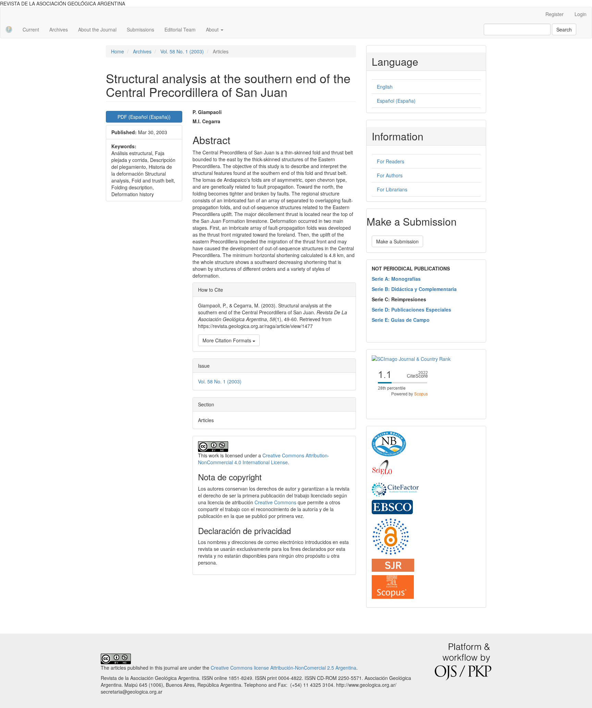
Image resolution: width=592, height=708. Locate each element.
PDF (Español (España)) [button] (144, 116)
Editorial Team (180, 29)
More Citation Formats (227, 340)
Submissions (140, 29)
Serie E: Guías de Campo (401, 319)
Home (117, 51)
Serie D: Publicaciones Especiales (411, 309)
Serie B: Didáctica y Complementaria (414, 289)
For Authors (390, 175)
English (385, 86)
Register (554, 14)
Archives (58, 29)
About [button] (213, 29)
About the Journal (97, 29)
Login (581, 14)
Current (31, 29)
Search (564, 29)
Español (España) (396, 100)
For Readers (390, 161)
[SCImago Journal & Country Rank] (411, 358)
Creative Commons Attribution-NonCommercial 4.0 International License (263, 459)
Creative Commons (275, 502)
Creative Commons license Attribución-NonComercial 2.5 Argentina (283, 667)
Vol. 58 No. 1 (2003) (182, 51)
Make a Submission (397, 241)
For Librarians (392, 189)
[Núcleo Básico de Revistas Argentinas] (389, 443)
